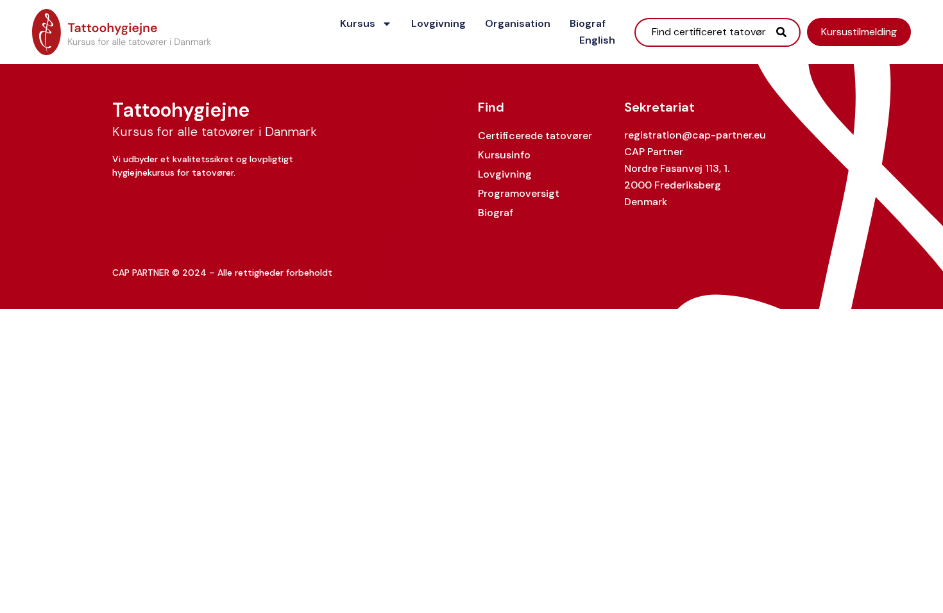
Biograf (588, 23)
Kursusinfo (504, 155)
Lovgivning (438, 23)
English (597, 40)
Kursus (357, 23)
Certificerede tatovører (535, 135)
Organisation (517, 23)
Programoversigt (518, 193)
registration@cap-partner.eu (695, 135)
